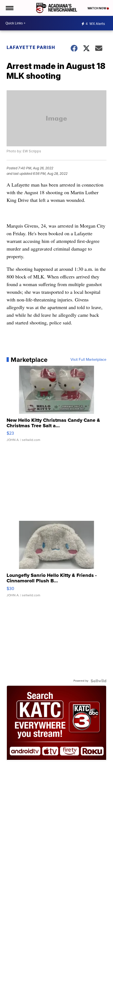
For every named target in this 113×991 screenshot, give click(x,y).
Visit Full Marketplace (88, 360)
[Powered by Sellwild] (98, 681)
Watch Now (97, 8)
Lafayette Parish (31, 47)
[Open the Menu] (9, 7)
